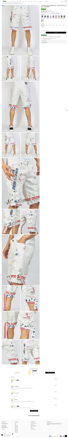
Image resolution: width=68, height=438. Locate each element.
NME (15, 424)
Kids (43, 1)
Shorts (17, 1)
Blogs (31, 427)
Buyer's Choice (16, 428)
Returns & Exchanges (33, 425)
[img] (12, 385)
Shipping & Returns (45, 42)
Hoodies (23, 1)
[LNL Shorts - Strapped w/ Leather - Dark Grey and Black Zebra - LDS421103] (64, 17)
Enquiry (48, 30)
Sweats (31, 1)
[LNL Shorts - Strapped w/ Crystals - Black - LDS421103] (61, 17)
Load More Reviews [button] (34, 410)
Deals (34, 1)
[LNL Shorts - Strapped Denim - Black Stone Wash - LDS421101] (53, 17)
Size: (42, 23)
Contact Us (32, 424)
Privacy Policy (32, 428)
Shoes (36, 1)
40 (63, 25)
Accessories (40, 1)
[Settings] (62, 1)
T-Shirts (20, 1)
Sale (3, 5)
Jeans (14, 1)
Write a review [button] (50, 372)
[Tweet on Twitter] (20, 366)
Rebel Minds (16, 427)
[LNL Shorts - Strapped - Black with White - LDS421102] (45, 17)
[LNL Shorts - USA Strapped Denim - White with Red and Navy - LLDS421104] (42, 20)
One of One (46, 1)
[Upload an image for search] (67, 110)
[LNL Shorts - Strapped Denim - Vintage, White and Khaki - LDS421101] (59, 17)
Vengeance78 (16, 425)
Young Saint (16, 426)
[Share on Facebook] (19, 366)
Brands (12, 1)
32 (49, 25)
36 (56, 25)
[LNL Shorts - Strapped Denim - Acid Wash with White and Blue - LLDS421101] (50, 17)
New (9, 1)
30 (46, 25)
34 (53, 25)
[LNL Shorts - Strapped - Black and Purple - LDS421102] (42, 17)
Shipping (42, 12)
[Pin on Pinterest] (21, 366)
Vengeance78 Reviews (34, 423)
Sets (25, 1)
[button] (65, 1)
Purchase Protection (33, 426)
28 (42, 25)
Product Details (44, 40)
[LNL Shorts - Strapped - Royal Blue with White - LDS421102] (48, 17)
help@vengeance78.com (5, 427)
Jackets (28, 1)
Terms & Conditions (33, 429)
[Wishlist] (64, 1)
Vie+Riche (16, 429)
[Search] (61, 1)
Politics (15, 423)
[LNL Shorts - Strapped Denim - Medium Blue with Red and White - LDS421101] (56, 17)
